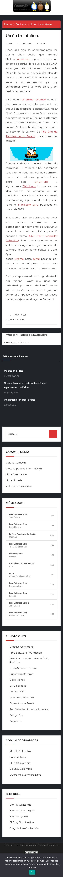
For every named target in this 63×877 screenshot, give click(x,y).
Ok (32, 872)
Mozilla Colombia (20, 751)
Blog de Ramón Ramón (24, 828)
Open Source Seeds (22, 703)
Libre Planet (17, 679)
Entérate (41, 43)
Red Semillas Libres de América (29, 709)
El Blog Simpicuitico (22, 822)
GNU (23, 315)
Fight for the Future (22, 697)
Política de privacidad (19, 486)
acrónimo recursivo (34, 99)
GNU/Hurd (41, 181)
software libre (17, 319)
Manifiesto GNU (28, 204)
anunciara (23, 59)
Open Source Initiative (23, 668)
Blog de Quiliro (19, 816)
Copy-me (15, 721)
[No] (59, 865)
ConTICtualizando (20, 804)
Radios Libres (18, 757)
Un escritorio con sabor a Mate (19, 400)
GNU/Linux (29, 186)
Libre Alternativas (16, 474)
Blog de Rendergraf (22, 810)
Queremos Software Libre (25, 774)
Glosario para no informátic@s (24, 468)
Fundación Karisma (21, 673)
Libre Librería (14, 480)
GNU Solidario (18, 685)
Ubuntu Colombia (21, 768)
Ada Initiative (17, 691)
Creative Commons (21, 646)
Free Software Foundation (26, 652)
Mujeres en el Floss (13, 371)
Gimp (36, 258)
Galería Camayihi (16, 462)
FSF (17, 315)
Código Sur (16, 715)
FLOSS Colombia (20, 762)
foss (11, 315)
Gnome (19, 258)
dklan (10, 43)
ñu (7, 319)
